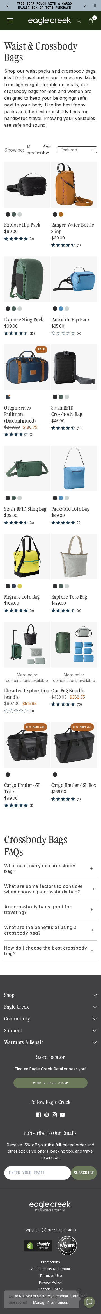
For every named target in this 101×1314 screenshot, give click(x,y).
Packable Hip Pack (70, 320)
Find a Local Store (50, 1082)
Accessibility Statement (50, 1269)
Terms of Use (50, 1275)
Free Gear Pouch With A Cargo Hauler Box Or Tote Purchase (44, 5)
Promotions (50, 1262)
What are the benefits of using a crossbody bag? (40, 930)
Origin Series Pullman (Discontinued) (20, 414)
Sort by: (47, 149)
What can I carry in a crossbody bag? (39, 868)
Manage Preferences (50, 1302)
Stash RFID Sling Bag (25, 509)
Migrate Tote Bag (22, 597)
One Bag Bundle (67, 690)
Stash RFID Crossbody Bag (66, 411)
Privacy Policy (50, 1282)
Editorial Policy (50, 1289)
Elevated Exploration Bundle (27, 694)
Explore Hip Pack (22, 225)
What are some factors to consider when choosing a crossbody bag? (43, 889)
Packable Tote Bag (70, 509)
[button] (90, 20)
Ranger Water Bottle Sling (72, 228)
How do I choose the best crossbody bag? (45, 950)
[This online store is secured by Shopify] (38, 1251)
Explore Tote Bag (69, 597)
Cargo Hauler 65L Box (73, 785)
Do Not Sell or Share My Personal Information (50, 1296)
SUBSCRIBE (84, 1172)
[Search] (79, 20)
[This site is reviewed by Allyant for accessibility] (67, 1254)
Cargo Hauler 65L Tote (22, 788)
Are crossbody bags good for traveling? (37, 909)
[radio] (8, 214)
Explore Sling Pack (23, 320)
